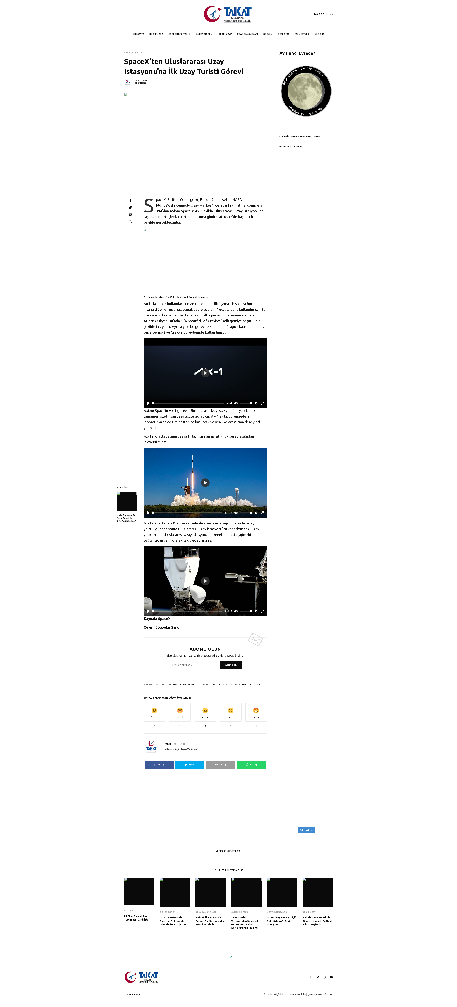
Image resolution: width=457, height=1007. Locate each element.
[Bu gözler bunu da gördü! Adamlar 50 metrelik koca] (292, 749)
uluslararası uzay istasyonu (233, 685)
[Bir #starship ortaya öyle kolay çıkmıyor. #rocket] (320, 626)
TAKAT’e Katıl (132, 994)
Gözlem (128, 911)
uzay (258, 685)
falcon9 (173, 685)
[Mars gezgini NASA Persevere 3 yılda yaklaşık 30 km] (292, 294)
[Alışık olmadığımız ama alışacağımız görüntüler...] (320, 241)
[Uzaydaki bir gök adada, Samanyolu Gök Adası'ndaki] (292, 382)
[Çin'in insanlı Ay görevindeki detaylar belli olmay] (320, 185)
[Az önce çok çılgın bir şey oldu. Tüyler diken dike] (320, 683)
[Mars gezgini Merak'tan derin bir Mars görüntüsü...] (292, 633)
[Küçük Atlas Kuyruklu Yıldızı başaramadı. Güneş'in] (320, 309)
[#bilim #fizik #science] (292, 221)
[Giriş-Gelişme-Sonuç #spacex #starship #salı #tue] (320, 568)
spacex (205, 685)
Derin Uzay (309, 912)
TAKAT (144, 80)
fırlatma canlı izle (189, 685)
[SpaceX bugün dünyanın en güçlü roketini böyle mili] (292, 691)
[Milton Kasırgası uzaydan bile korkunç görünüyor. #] (320, 753)
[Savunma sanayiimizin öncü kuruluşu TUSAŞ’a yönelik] (320, 481)
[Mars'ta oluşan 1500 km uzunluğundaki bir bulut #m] (292, 176)
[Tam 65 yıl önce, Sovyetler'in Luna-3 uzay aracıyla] (292, 803)
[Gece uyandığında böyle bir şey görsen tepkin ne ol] (320, 803)
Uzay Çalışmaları (134, 53)
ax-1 (164, 685)
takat (213, 685)
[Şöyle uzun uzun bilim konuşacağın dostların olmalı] (292, 434)
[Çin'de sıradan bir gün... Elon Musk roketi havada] (292, 579)
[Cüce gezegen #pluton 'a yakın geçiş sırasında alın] (320, 376)
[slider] (188, 403)
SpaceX (164, 619)
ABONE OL (231, 665)
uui (251, 685)
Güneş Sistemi (168, 912)
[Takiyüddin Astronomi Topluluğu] (228, 14)
